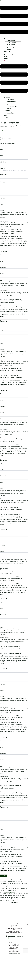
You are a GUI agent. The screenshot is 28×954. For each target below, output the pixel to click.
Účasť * (2, 210)
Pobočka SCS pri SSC (9, 53)
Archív (5, 56)
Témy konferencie (11, 42)
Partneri (9, 49)
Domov (6, 37)
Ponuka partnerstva (9, 54)
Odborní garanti (11, 44)
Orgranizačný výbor (12, 47)
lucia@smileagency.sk (9, 892)
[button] (14, 20)
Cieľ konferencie (11, 40)
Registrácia (7, 51)
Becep (1, 1)
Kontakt (6, 58)
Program (9, 46)
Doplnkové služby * (4, 221)
